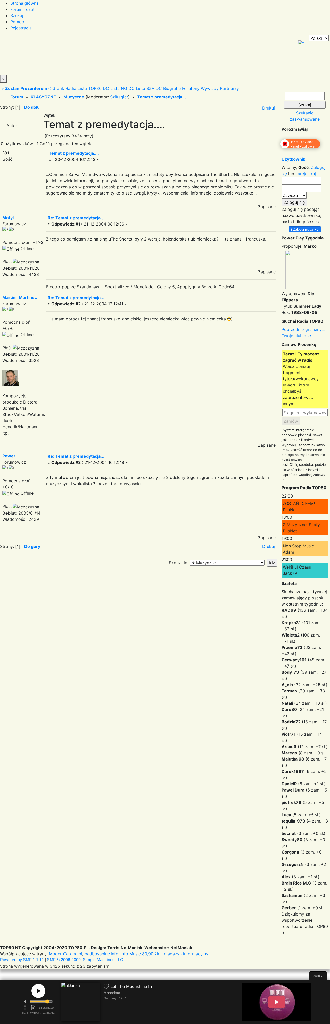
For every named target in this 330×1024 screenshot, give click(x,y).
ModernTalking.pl (65, 953)
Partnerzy (229, 88)
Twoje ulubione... (298, 335)
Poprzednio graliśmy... (303, 329)
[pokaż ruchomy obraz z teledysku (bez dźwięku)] (276, 1002)
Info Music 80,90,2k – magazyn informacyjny (164, 953)
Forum (16, 96)
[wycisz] (26, 1001)
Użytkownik (293, 159)
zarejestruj (305, 173)
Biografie (172, 88)
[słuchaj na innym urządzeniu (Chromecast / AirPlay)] (25, 1007)
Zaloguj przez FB (305, 229)
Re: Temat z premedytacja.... (77, 217)
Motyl (8, 217)
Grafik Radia (64, 88)
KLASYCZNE (43, 96)
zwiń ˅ (318, 976)
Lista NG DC (122, 88)
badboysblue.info (101, 953)
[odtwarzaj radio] (38, 991)
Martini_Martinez (19, 297)
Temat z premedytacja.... (162, 96)
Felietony (191, 88)
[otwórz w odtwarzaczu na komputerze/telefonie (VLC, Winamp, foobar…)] (33, 1007)
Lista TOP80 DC (93, 88)
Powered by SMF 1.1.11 (22, 960)
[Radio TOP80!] (120, 55)
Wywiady (210, 88)
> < (26, 88)
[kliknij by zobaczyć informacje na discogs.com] (80, 1002)
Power (8, 456)
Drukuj (268, 108)
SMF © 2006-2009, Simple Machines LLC (85, 960)
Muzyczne (73, 96)
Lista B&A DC (149, 88)
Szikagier (119, 96)
